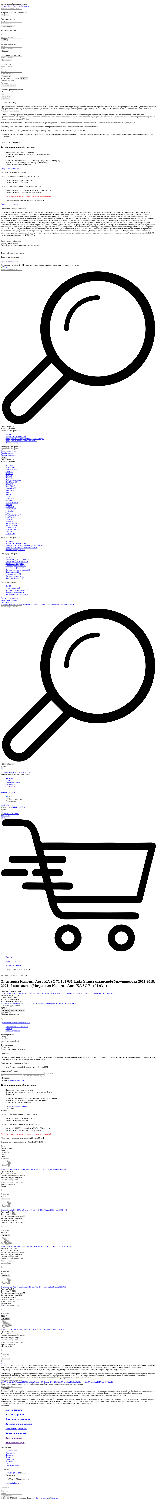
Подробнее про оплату (10, 169)
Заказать (5, 51)
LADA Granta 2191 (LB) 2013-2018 (15, 993)
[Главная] (5, 267)
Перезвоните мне (8, 26)
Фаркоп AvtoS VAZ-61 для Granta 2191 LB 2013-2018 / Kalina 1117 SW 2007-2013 (32, 1329)
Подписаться (6, 1496)
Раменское (25, 6)
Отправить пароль (8, 85)
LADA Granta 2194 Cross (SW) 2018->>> (101, 993)
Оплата (36, 604)
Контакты (21, 604)
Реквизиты (10, 1459)
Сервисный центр (67, 604)
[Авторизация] (2, 811)
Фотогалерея (54, 604)
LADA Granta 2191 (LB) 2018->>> (71, 993)
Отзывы (9, 1029)
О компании (44, 604)
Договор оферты (42, 1498)
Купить (4, 40)
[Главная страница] (1, 974)
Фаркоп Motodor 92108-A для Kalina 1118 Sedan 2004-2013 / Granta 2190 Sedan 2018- (33, 1169)
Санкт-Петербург (14, 6)
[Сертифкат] (19, 1004)
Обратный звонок (8, 764)
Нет (7, 15)
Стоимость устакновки (10, 598)
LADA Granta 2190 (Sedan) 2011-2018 (43, 993)
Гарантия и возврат (13, 782)
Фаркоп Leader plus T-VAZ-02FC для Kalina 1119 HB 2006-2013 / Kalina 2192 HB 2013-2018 (36, 1246)
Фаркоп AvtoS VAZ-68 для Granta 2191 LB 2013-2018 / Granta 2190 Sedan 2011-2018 (33, 1287)
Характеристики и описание (17, 1027)
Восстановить (6, 60)
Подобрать (5, 98)
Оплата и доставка (13, 1031)
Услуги (24, 772)
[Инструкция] (57, 1004)
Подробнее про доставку (10, 204)
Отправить (5, 1078)
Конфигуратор (7, 604)
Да (3, 15)
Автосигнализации (8, 455)
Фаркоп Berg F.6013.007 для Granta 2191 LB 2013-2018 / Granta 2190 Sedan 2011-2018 (34, 1210)
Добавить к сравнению (10, 1015)
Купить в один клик (17, 1010)
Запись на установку (9, 451)
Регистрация (6, 76)
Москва (4, 6)
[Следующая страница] (7, 1363)
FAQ (15, 604)
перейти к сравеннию (9, 261)
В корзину (5, 1010)
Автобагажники (7, 453)
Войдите (24, 78)
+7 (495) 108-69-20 (8, 792)
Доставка (29, 604)
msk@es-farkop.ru (7, 805)
